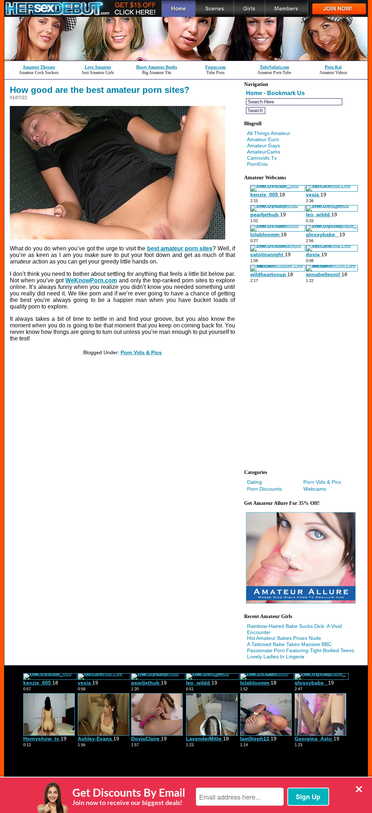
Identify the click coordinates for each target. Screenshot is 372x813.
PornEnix (257, 164)
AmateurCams (263, 152)
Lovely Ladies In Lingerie (275, 656)
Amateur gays (263, 145)
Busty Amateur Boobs (156, 67)
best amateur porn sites (180, 248)
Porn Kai (333, 67)
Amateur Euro (263, 139)
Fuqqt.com (215, 67)
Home (254, 93)
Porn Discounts (264, 489)
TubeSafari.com (274, 67)
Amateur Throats (39, 67)
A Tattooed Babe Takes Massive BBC (289, 644)
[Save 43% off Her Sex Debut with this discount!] (186, 59)
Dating (254, 482)
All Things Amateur (268, 133)
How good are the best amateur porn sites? (100, 90)
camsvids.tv (262, 158)
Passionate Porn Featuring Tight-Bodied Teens (300, 650)
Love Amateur (98, 67)
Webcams (314, 489)
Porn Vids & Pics (141, 352)
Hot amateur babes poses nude (284, 638)
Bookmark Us (286, 93)
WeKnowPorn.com (91, 280)
